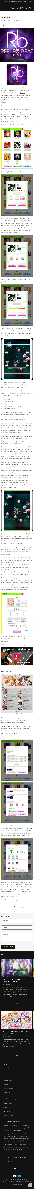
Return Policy (7, 1073)
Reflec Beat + (7, 900)
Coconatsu (4, 95)
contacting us (18, 1130)
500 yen (21, 722)
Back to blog (18, 907)
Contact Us (6, 1069)
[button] (3, 8)
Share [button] (4, 26)
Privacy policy (28, 1181)
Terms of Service (8, 1080)
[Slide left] (13, 1004)
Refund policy (7, 1092)
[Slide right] (21, 1004)
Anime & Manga (7, 1103)
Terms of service (19, 1181)
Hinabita (22, 93)
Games (5, 1107)
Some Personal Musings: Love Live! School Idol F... (16, 1032)
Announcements (8, 1115)
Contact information (17, 1184)
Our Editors (6, 1111)
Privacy (5, 1077)
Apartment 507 (13, 1179)
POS (18, 1179)
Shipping (5, 1084)
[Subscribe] (26, 1162)
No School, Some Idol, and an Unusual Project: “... (14, 980)
